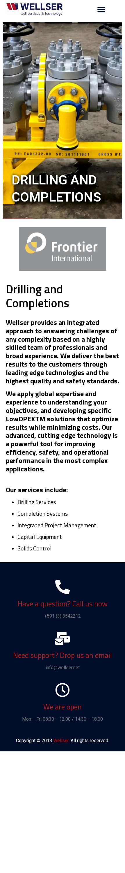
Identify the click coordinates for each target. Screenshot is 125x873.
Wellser (61, 740)
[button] (101, 9)
